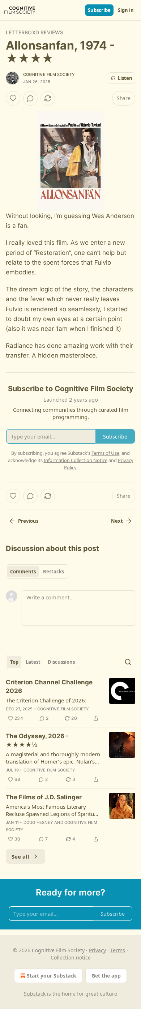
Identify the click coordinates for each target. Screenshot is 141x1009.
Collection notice (71, 957)
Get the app (106, 975)
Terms (117, 950)
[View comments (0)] (30, 98)
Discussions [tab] (61, 662)
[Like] (13, 98)
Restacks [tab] (53, 571)
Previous (28, 521)
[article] (70, 700)
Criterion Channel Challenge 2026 (49, 686)
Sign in (126, 10)
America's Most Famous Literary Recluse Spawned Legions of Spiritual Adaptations (52, 810)
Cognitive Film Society (49, 74)
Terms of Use (105, 453)
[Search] (128, 662)
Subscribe (99, 10)
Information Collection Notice (75, 460)
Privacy (97, 950)
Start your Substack (51, 975)
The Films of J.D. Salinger (44, 797)
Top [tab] (14, 662)
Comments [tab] (23, 571)
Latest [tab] (33, 662)
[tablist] (37, 571)
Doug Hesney (38, 822)
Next (117, 521)
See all (20, 856)
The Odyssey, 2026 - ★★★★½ (37, 740)
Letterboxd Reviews (35, 32)
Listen (125, 78)
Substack (35, 993)
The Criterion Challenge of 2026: (46, 700)
